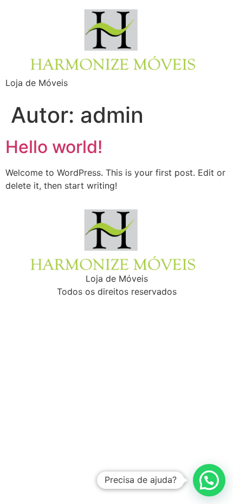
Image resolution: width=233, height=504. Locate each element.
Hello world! (53, 146)
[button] (209, 480)
